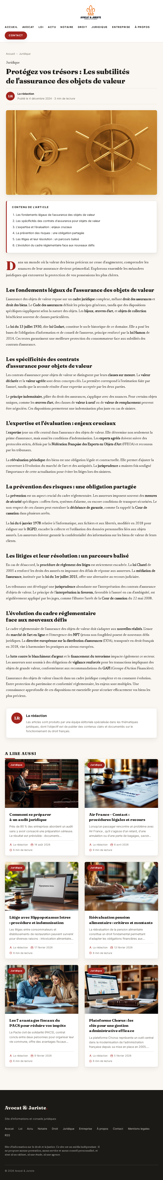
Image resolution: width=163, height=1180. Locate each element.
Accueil (11, 27)
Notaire (67, 27)
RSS (7, 1135)
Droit (82, 27)
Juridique (99, 27)
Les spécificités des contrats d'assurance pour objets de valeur (58, 221)
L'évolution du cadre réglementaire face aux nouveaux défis (55, 245)
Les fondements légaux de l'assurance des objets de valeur (55, 215)
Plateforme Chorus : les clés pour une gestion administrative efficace (111, 1025)
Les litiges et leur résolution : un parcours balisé (47, 239)
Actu (52, 27)
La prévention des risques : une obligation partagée (50, 233)
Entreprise (121, 27)
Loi (41, 27)
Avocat (28, 27)
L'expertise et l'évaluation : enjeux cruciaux (44, 227)
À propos (142, 27)
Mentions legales (138, 1128)
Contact (16, 35)
